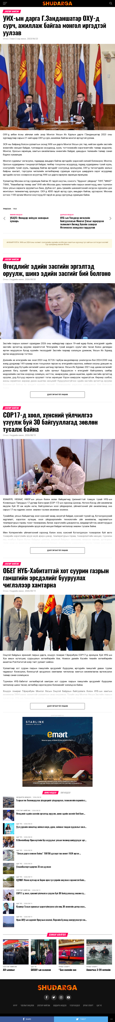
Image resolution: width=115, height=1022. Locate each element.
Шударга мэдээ (59, 1005)
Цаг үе (99, 1005)
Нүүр (15, 1005)
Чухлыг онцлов (27, 1005)
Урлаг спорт (88, 1005)
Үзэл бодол (75, 1005)
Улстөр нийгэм (43, 1005)
